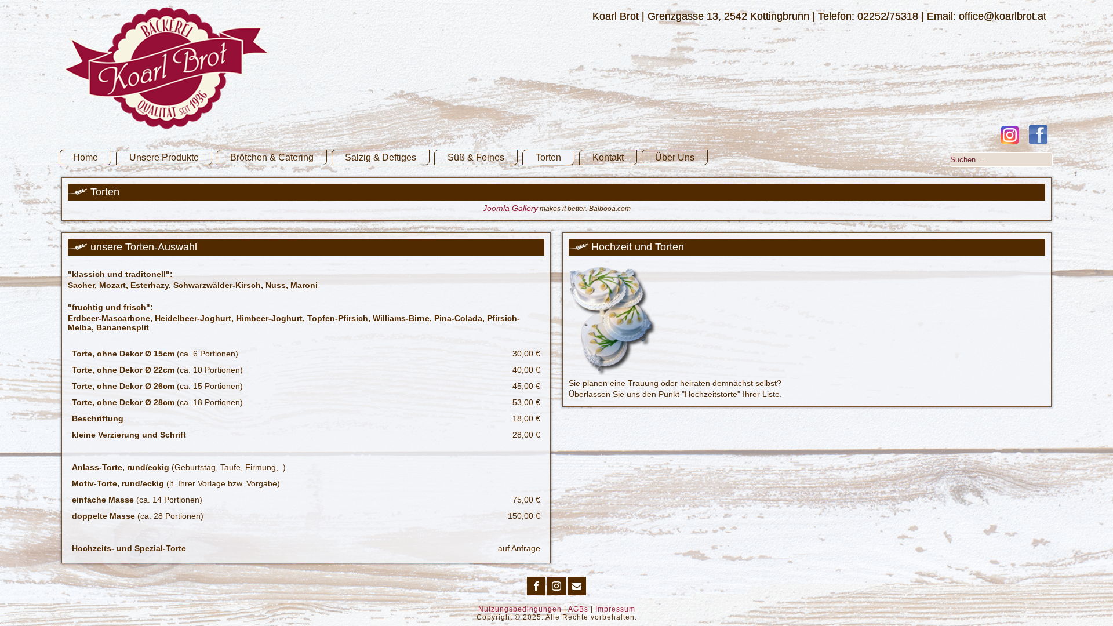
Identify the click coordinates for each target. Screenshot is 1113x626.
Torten (548, 157)
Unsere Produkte (164, 157)
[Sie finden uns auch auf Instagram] (1010, 135)
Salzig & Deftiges (380, 157)
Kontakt (608, 157)
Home (85, 157)
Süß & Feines (476, 157)
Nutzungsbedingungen (520, 609)
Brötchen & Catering (272, 157)
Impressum (615, 609)
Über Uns (674, 157)
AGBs (578, 609)
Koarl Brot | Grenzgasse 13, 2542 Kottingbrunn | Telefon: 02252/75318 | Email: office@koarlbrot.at (819, 16)
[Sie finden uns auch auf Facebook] (1038, 134)
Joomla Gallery (510, 208)
